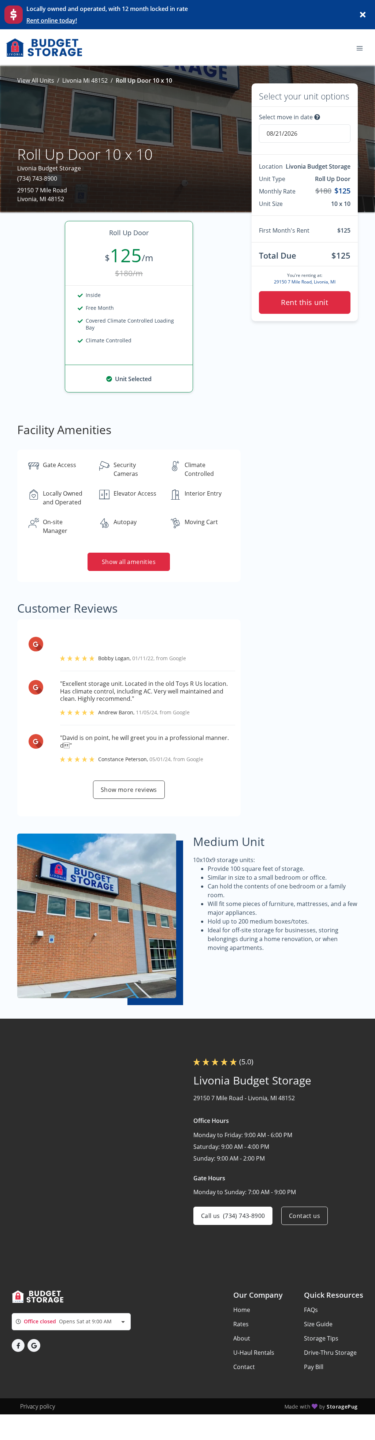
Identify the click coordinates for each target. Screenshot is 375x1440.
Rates (241, 1324)
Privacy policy (37, 1406)
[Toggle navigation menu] (362, 47)
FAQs (311, 1310)
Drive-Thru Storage (330, 1353)
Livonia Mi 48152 (85, 80)
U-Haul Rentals (253, 1353)
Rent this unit (304, 302)
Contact (244, 1367)
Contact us (304, 1216)
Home (241, 1310)
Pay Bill (313, 1367)
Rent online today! (51, 20)
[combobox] (71, 1321)
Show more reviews (129, 790)
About (241, 1338)
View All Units (35, 80)
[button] (18, 1345)
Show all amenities (129, 562)
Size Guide (318, 1324)
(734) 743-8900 (37, 178)
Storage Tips (321, 1338)
